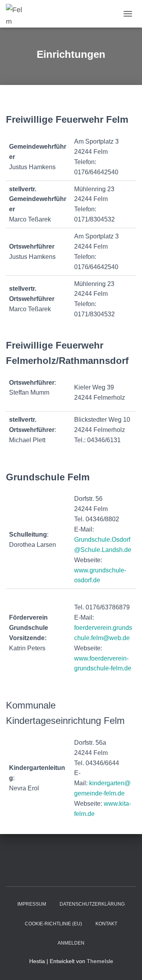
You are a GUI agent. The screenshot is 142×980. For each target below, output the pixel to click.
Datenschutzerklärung (92, 904)
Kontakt (106, 923)
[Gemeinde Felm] (18, 14)
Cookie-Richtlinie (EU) (53, 923)
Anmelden (71, 943)
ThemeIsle (100, 961)
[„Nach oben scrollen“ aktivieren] (126, 964)
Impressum (31, 904)
